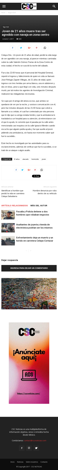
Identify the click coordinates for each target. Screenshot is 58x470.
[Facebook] (21, 448)
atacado (26, 159)
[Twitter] (36, 448)
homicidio (35, 159)
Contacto (43, 462)
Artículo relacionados (14, 205)
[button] (54, 6)
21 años (17, 159)
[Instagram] (29, 448)
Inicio (3, 12)
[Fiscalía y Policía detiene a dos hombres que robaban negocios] (8, 214)
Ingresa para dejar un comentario (29, 268)
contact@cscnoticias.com (35, 440)
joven (44, 159)
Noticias (20, 462)
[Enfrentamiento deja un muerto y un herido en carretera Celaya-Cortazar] (8, 240)
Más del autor (38, 205)
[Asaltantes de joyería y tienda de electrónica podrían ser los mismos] (8, 227)
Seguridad (12, 12)
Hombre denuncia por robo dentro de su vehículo (45, 192)
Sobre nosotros (32, 462)
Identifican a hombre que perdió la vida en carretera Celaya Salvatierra (12, 193)
